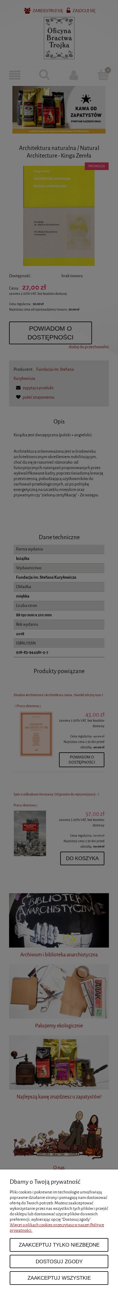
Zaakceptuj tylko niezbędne (59, 1245)
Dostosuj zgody (59, 1261)
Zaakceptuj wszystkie (59, 1278)
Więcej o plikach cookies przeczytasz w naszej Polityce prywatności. (57, 1227)
